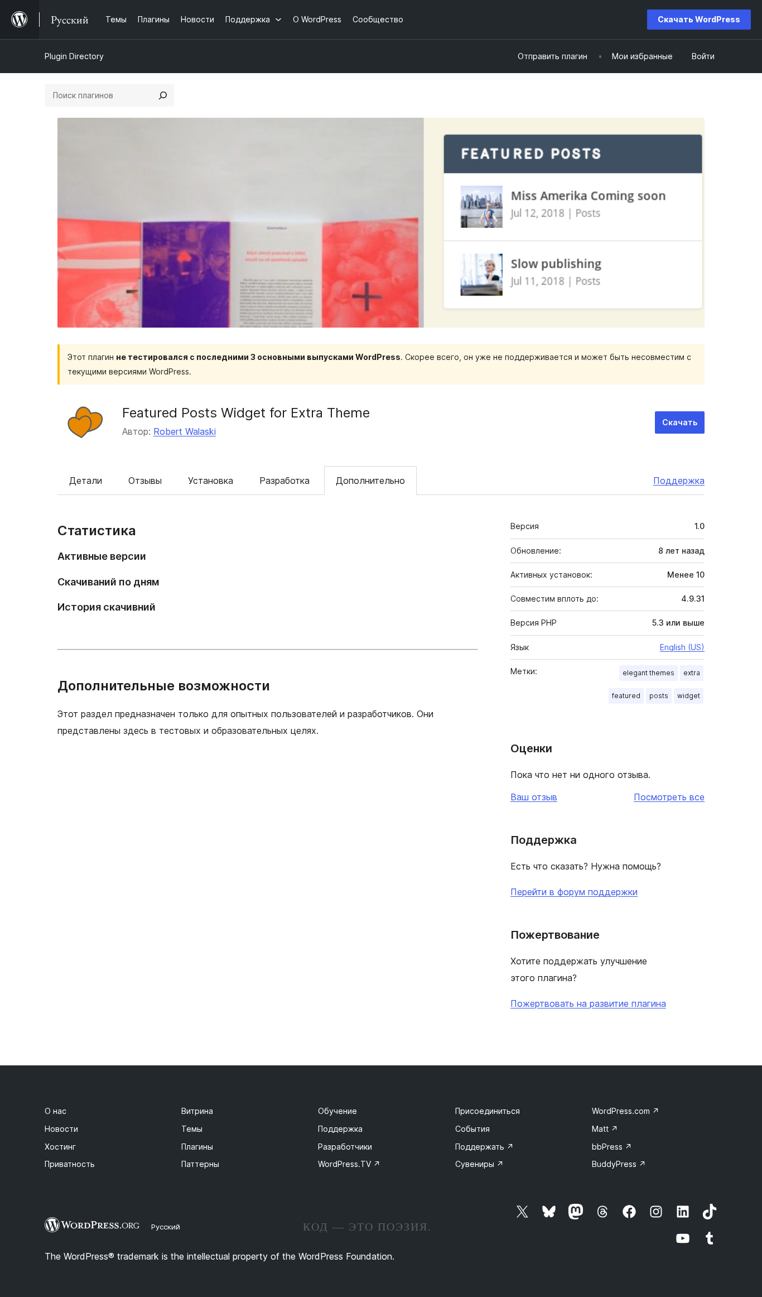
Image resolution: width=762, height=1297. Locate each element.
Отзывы (145, 480)
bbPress (612, 1146)
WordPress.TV (349, 1164)
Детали (85, 480)
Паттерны (200, 1164)
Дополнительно (370, 480)
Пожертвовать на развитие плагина (588, 1003)
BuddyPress (619, 1164)
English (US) (682, 647)
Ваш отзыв (533, 797)
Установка (210, 480)
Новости (61, 1128)
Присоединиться (487, 1111)
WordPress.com (625, 1111)
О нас (55, 1111)
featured (626, 695)
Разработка (284, 480)
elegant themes (648, 673)
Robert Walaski (184, 431)
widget (688, 695)
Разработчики (345, 1146)
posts (658, 695)
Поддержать (484, 1146)
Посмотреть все (669, 797)
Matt (605, 1128)
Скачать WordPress (699, 19)
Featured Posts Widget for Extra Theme (246, 413)
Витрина (197, 1111)
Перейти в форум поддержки (574, 891)
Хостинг (60, 1146)
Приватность (70, 1164)
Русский (165, 1226)
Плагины (197, 1146)
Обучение (337, 1111)
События (472, 1128)
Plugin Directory (74, 56)
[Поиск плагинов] (163, 95)
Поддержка (679, 480)
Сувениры (479, 1164)
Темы (191, 1128)
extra (691, 673)
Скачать (679, 422)
